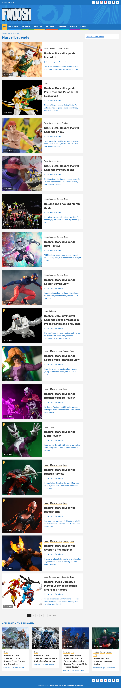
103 (49, 616)
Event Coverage (50, 123)
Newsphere (67, 685)
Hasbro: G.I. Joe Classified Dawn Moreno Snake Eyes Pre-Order (45, 658)
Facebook (26, 27)
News (46, 83)
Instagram (13, 27)
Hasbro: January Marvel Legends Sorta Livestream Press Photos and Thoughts (62, 319)
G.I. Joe (96, 652)
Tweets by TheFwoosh (95, 37)
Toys (66, 199)
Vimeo (83, 27)
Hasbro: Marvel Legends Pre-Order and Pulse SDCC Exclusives (61, 92)
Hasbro (46, 49)
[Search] (117, 26)
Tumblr (73, 27)
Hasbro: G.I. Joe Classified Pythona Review (102, 661)
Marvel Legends (56, 49)
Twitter (62, 27)
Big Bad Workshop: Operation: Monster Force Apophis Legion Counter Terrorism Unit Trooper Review (75, 661)
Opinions (65, 123)
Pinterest (50, 27)
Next (54, 616)
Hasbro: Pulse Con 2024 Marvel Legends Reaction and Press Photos (60, 585)
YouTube (38, 27)
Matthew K (62, 62)
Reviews (66, 49)
